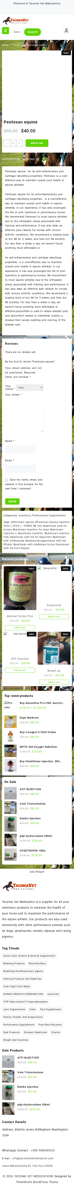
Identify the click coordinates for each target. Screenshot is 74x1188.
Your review (13, 394)
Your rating (10, 387)
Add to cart (37, 143)
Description (11, 159)
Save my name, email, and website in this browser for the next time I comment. (24, 484)
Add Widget (37, 871)
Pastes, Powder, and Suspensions (23, 1017)
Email (9, 460)
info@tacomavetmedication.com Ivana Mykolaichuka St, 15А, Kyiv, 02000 (28, 1162)
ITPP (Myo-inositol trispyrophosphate (25, 1001)
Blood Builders (37, 963)
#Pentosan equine (22, 522)
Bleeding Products (14, 963)
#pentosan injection (30, 533)
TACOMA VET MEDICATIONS (33, 1176)
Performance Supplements (49, 515)
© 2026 (8, 1176)
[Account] (66, 30)
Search (33, 32)
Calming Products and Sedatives (22, 978)
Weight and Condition (16, 1040)
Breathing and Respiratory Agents (23, 971)
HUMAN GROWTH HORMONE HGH (23, 994)
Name (9, 441)
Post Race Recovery (50, 1024)
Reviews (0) (31, 159)
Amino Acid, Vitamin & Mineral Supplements (29, 956)
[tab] (12, 159)
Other (32, 1009)
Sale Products (11, 1032)
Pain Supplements (50, 1009)
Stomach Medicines (35, 1032)
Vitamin (56, 1032)
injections (25, 515)
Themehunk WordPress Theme (37, 1182)
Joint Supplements (14, 1009)
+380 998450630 (42, 1150)
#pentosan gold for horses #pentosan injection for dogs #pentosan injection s (35, 529)
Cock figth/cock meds (16, 986)
